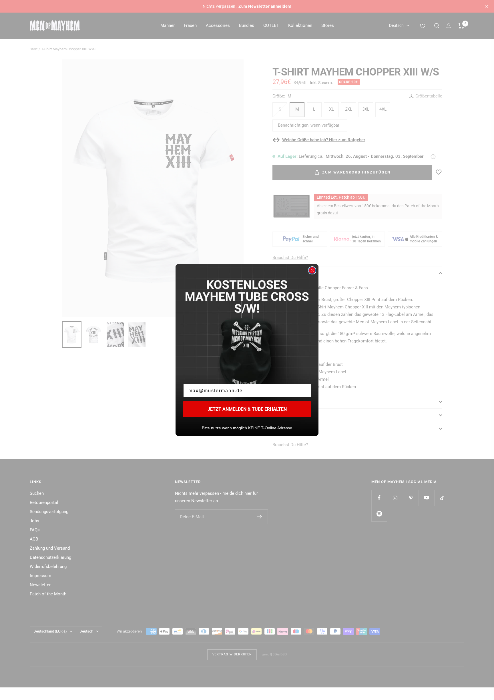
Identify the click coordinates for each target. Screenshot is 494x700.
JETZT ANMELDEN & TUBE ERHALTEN (247, 409)
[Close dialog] (312, 270)
